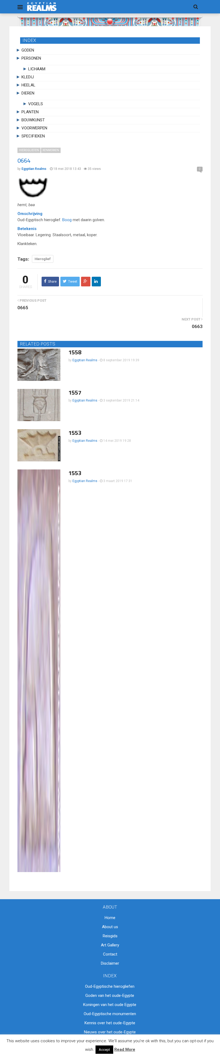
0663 (197, 326)
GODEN (27, 50)
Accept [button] (104, 1050)
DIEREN (27, 93)
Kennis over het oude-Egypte (110, 1022)
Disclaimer (110, 963)
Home (110, 917)
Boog (67, 219)
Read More (124, 1049)
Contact (110, 954)
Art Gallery (110, 945)
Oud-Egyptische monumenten (110, 1013)
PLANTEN (30, 112)
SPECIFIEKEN (33, 136)
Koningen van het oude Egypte (109, 1004)
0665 (22, 307)
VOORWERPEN (34, 128)
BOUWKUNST (33, 120)
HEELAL (28, 85)
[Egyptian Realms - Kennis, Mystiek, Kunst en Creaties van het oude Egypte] (42, 6)
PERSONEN (31, 58)
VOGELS (35, 103)
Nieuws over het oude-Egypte (110, 1032)
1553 (74, 432)
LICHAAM (36, 69)
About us (110, 926)
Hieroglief (43, 259)
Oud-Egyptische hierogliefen (109, 986)
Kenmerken (51, 150)
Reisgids (110, 936)
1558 (74, 352)
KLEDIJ (27, 77)
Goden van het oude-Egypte (109, 995)
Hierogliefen (29, 150)
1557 (74, 392)
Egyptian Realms (84, 360)
